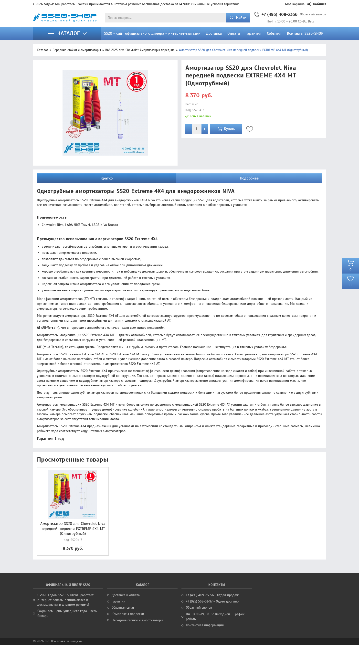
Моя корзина (295, 4)
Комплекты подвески (128, 614)
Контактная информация (205, 625)
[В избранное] (249, 129)
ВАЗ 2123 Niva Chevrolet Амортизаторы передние (140, 50)
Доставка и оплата (126, 595)
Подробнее (249, 178)
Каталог (42, 50)
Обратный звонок (313, 14)
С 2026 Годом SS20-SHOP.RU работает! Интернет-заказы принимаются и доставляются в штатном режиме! (66, 600)
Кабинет (319, 4)
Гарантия (118, 601)
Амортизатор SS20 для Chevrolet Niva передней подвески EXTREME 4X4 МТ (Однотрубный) (72, 528)
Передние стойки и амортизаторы (77, 50)
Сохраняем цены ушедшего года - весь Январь (67, 613)
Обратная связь (123, 607)
